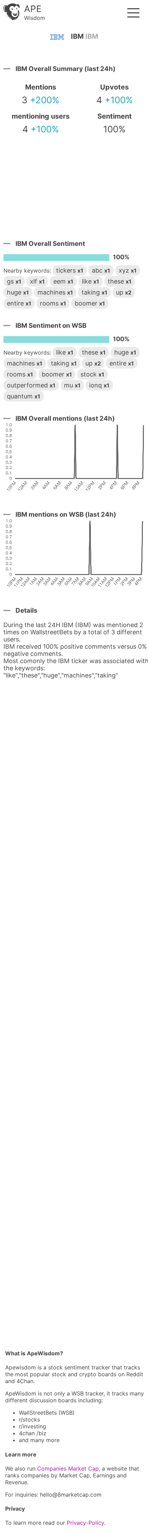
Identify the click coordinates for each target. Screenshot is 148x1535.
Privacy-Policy (85, 1522)
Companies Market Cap (68, 1468)
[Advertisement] (74, 182)
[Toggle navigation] (133, 12)
